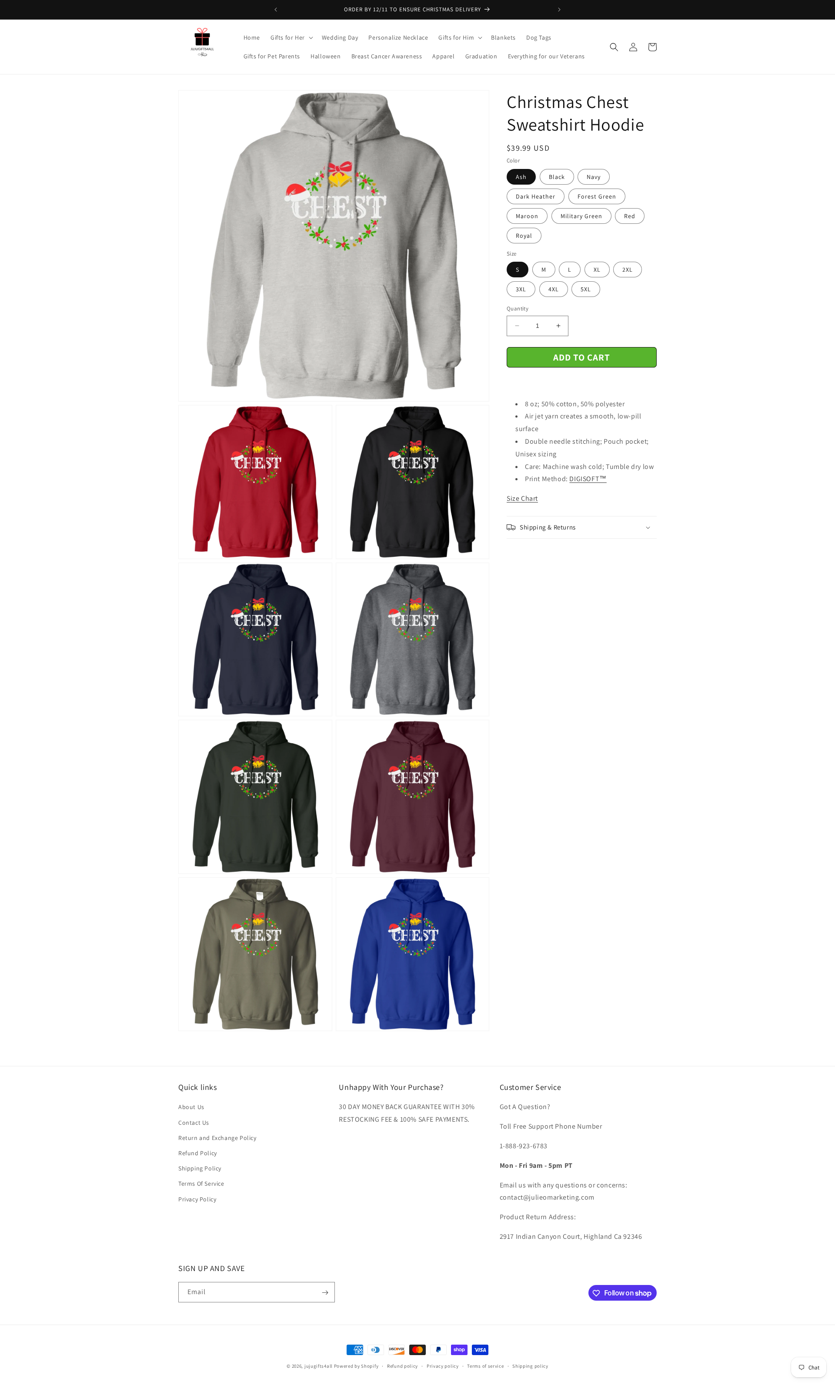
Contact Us (193, 1122)
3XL (521, 289)
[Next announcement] (559, 9)
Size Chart (522, 498)
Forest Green (597, 196)
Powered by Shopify (356, 1366)
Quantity (517, 308)
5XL (586, 289)
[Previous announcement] (275, 9)
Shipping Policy (199, 1169)
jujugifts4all (318, 1366)
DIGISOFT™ (587, 478)
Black (557, 177)
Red (629, 216)
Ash (521, 177)
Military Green (581, 216)
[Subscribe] (324, 1292)
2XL (627, 269)
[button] (291, 37)
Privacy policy (443, 1365)
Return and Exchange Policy (217, 1138)
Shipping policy (530, 1365)
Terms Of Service (201, 1184)
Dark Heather (535, 196)
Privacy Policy (197, 1199)
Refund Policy (197, 1153)
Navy (594, 177)
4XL (553, 289)
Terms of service (485, 1365)
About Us (191, 1107)
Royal (524, 235)
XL (597, 269)
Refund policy (402, 1365)
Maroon (527, 216)
